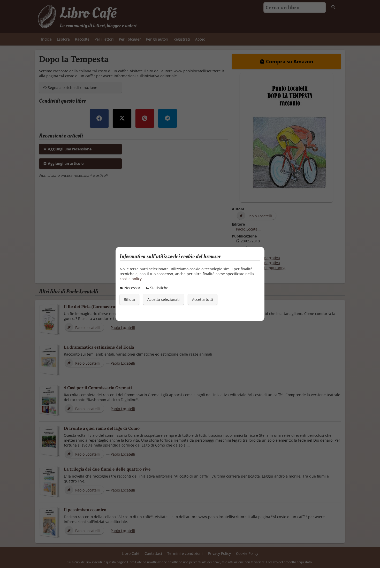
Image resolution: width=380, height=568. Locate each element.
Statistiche (158, 287)
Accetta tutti (202, 299)
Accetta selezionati (163, 299)
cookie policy (131, 278)
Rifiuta (129, 299)
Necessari (132, 287)
